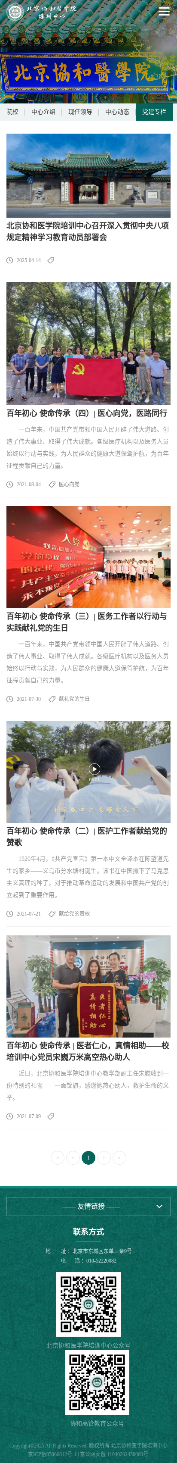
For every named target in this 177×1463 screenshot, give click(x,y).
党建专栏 (154, 112)
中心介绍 (43, 112)
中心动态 (117, 112)
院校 (12, 112)
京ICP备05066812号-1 (52, 1454)
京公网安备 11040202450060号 (114, 1454)
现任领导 (80, 112)
